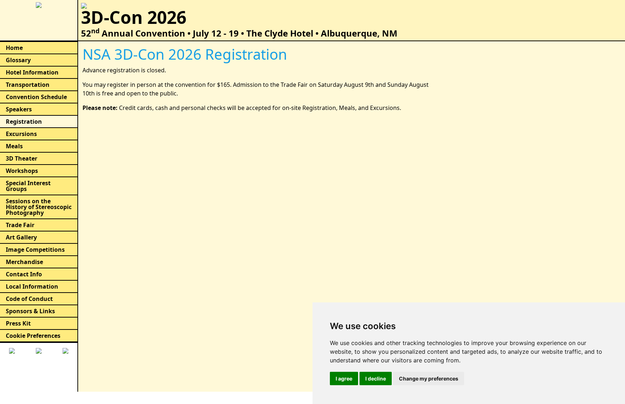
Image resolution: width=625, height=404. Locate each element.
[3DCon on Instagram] (65, 350)
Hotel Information (32, 72)
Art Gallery (21, 237)
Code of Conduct (29, 299)
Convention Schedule (36, 97)
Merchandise (24, 262)
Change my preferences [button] (428, 378)
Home (14, 48)
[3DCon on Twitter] (39, 350)
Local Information (32, 286)
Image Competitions (35, 250)
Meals (14, 146)
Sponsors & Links (30, 311)
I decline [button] (375, 378)
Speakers (19, 109)
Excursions (21, 134)
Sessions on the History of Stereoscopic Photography (39, 207)
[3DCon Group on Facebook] (12, 350)
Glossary (18, 60)
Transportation (28, 85)
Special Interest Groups (28, 186)
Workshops (22, 171)
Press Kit (18, 323)
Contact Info (24, 274)
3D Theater (21, 158)
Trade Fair (20, 225)
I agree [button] (344, 378)
